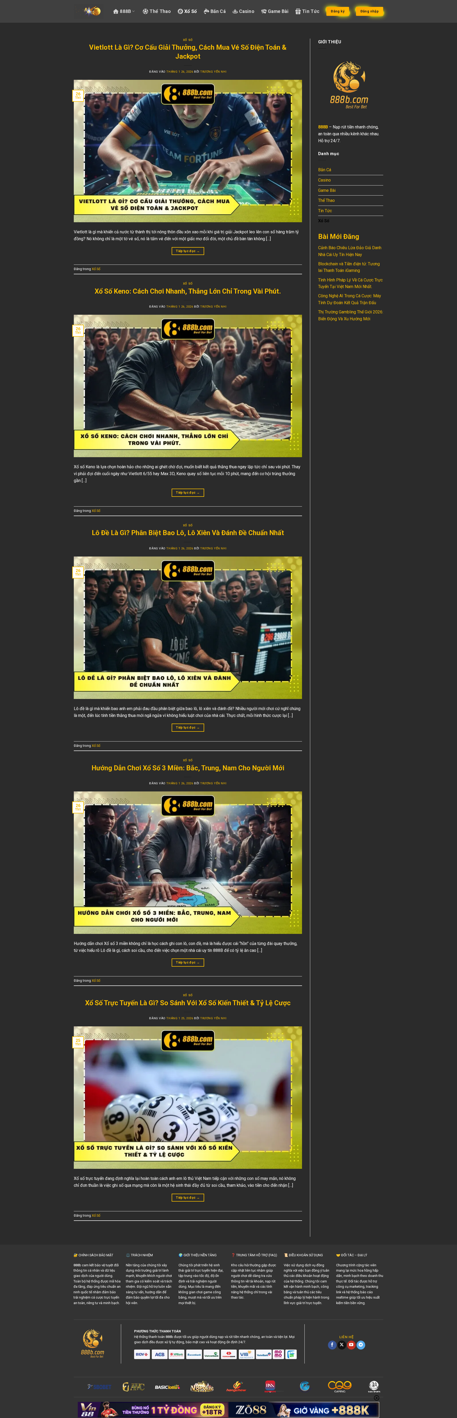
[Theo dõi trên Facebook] (332, 1345)
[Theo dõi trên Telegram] (361, 1345)
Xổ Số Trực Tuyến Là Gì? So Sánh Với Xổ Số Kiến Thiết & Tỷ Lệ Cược (188, 1003)
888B (125, 11)
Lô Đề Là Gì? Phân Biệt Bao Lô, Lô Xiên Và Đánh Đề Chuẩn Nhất (188, 533)
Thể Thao (160, 11)
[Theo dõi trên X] (341, 1345)
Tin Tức (310, 11)
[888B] (89, 11)
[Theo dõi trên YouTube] (351, 1345)
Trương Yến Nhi (213, 71)
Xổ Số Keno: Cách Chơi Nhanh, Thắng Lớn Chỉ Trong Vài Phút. (188, 291)
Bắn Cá (218, 11)
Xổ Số (190, 11)
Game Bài (278, 11)
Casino (246, 11)
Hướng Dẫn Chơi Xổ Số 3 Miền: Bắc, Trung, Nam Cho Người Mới (188, 768)
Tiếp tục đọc (188, 251)
